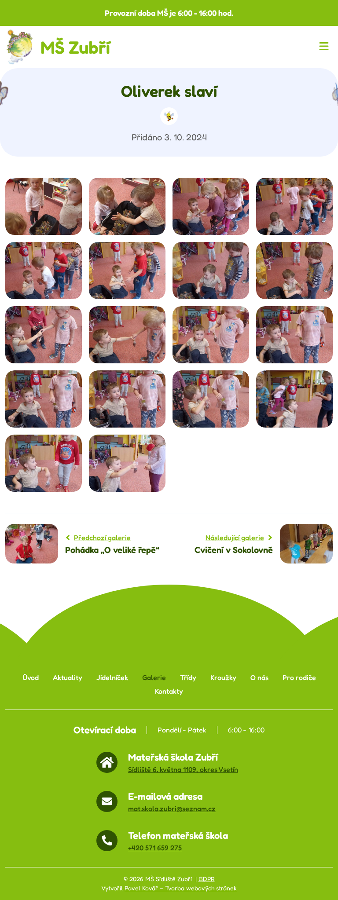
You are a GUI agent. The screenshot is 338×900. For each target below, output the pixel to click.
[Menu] (326, 47)
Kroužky (223, 677)
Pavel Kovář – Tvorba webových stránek (181, 888)
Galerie (154, 677)
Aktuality (67, 677)
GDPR (206, 878)
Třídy (188, 677)
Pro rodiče (299, 677)
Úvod (30, 677)
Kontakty (169, 691)
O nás (259, 677)
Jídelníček (112, 677)
